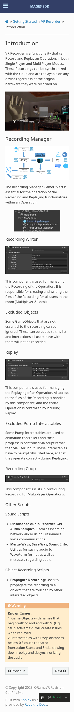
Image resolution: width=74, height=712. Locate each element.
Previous (18, 671)
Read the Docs (36, 704)
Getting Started (25, 21)
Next (59, 671)
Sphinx (26, 700)
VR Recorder (50, 21)
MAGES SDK (39, 6)
